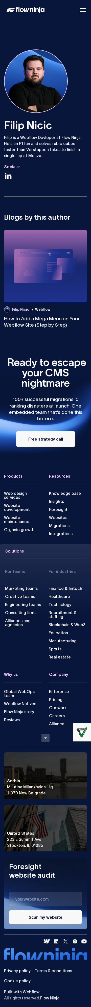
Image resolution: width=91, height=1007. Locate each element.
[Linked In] (56, 941)
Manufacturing (63, 641)
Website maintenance (16, 519)
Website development (17, 507)
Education (58, 632)
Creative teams (20, 596)
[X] (65, 941)
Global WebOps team (19, 693)
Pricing (55, 699)
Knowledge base (65, 493)
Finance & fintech (65, 588)
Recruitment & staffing (63, 614)
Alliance (56, 724)
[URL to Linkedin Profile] (8, 176)
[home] (24, 10)
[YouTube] (84, 941)
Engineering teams (23, 604)
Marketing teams (21, 588)
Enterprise (59, 691)
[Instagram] (75, 941)
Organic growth (19, 529)
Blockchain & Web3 (67, 624)
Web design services (15, 495)
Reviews (12, 719)
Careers (57, 715)
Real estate (60, 657)
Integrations (61, 533)
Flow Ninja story (19, 711)
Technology (60, 604)
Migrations (59, 525)
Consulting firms (20, 612)
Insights (56, 501)
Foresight (58, 509)
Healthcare (59, 596)
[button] (83, 10)
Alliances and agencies (18, 622)
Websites (58, 517)
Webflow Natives (20, 703)
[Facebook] (47, 941)
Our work (57, 707)
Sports (55, 649)
